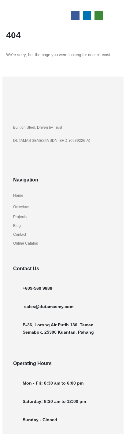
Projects (20, 217)
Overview (21, 207)
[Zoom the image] (32, 93)
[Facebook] (75, 15)
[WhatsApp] (98, 15)
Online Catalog (25, 243)
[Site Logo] (25, 11)
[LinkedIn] (87, 15)
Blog (17, 226)
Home (18, 195)
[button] (115, 4)
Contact (19, 234)
